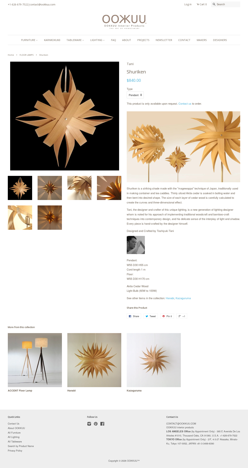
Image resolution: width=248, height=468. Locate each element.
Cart (203, 4)
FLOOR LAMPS (27, 54)
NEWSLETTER (164, 40)
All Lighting (13, 437)
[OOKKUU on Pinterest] (96, 424)
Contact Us (13, 423)
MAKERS (202, 40)
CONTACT (184, 40)
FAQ (113, 40)
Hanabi (170, 298)
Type (130, 89)
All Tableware (15, 441)
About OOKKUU (16, 428)
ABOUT (126, 40)
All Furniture (14, 432)
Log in (188, 4)
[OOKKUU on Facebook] (102, 424)
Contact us (184, 103)
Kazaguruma (183, 298)
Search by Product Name (21, 446)
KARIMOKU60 (52, 40)
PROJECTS (143, 40)
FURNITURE (28, 40)
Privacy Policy (15, 450)
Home (11, 54)
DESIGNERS (220, 40)
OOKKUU (132, 460)
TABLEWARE (74, 40)
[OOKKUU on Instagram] (89, 424)
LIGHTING (96, 40)
